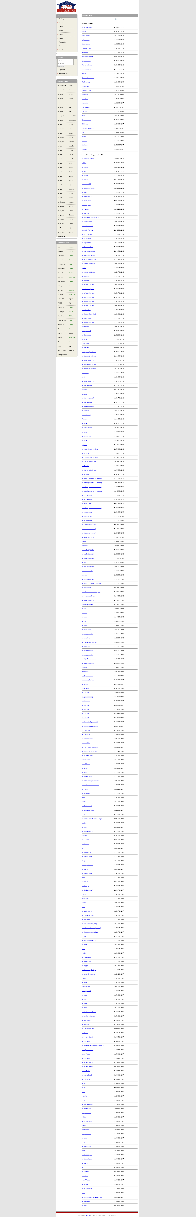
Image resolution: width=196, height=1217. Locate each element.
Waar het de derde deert (88, 78)
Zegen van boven (86, 120)
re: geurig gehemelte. (87, 634)
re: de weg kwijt (86, 201)
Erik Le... (71, 137)
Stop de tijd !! (61, 281)
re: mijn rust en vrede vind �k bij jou (92, 819)
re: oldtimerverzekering (88, 600)
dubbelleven (61, 316)
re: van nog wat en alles (88, 810)
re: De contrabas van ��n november (92, 1197)
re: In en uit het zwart (87, 1104)
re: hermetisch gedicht (88, 159)
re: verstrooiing (86, 919)
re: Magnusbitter (86, 335)
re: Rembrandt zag (87, 512)
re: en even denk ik (87, 1075)
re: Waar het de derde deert (89, 461)
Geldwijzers (85, 124)
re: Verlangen (85, 886)
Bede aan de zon (86, 90)
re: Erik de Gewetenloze (88, 974)
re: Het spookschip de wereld (90, 722)
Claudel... (71, 210)
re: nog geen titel (86, 991)
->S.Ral (84, 171)
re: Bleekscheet (86, 701)
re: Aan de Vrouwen (87, 230)
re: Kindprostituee (87, 957)
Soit (70, 107)
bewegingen (61, 311)
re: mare (84, 1083)
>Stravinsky (85, 898)
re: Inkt (60, 124)
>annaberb (85, 545)
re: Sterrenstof (85, 213)
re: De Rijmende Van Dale (89, 259)
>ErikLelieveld (86, 688)
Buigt (70, 163)
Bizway (88, 1215)
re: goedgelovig (86, 638)
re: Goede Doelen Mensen (89, 1012)
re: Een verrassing (87, 196)
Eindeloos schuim (86, 48)
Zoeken (61, 30)
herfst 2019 (61, 299)
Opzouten (84, 111)
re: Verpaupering (86, 436)
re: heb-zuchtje (86, 276)
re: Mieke (84, 1205)
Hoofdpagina (62, 19)
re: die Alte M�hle (87, 1188)
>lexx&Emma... (86, 1129)
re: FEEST (61, 94)
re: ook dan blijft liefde (88, 550)
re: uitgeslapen (86, 1201)
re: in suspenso (86, 793)
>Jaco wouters (86, 760)
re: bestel (84, 982)
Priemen (84, 136)
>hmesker (84, 1096)
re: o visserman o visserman (89, 642)
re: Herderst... (61, 232)
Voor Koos (85, 99)
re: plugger (85, 965)
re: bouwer (85, 869)
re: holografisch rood (87, 865)
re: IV (83, 377)
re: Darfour (85, 1033)
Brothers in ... (61, 324)
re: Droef (84, 944)
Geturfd (84, 31)
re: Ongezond (85, 209)
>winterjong (85, 667)
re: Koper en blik (86, 331)
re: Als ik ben (85, 840)
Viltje (59, 346)
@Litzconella (85, 326)
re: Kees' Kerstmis (87, 495)
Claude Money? (62, 320)
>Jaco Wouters (86, 764)
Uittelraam (84, 145)
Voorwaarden (62, 42)
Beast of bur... (61, 329)
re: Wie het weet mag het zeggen (90, 217)
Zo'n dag (60, 290)
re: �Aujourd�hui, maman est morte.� (93, 1045)
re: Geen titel (85, 692)
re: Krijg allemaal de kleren (89, 659)
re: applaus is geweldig (88, 915)
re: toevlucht (85, 1163)
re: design (84, 1007)
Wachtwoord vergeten (64, 73)
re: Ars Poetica (86, 1041)
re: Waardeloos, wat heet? (89, 524)
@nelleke (84, 339)
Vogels (59, 333)
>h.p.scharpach (86, 730)
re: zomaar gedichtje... (88, 680)
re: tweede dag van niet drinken (90, 785)
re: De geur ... (61, 210)
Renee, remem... (62, 342)
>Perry (84, 894)
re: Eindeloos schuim (87, 247)
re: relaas (84, 613)
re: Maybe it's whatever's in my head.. (92, 583)
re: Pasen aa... (61, 129)
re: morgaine (85, 347)
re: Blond (84, 999)
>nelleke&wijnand (87, 806)
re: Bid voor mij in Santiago (89, 751)
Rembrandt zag (86, 82)
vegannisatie (61, 251)
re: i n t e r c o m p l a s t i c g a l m (91, 592)
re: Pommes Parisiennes (88, 263)
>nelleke (84, 541)
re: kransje (84, 192)
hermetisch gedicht (87, 27)
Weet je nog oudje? (87, 69)
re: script (84, 1138)
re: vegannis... (61, 116)
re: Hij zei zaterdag (87, 234)
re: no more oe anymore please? (90, 781)
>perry (84, 903)
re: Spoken (61, 206)
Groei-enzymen (86, 107)
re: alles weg (85, 1171)
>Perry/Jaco (85, 882)
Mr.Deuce (71, 142)
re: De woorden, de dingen (89, 970)
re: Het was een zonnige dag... (90, 923)
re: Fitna (84, 562)
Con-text (60, 277)
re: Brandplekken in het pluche (90, 449)
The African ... (62, 255)
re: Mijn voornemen (87, 676)
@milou (84, 268)
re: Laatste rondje (86, 415)
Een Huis (60, 294)
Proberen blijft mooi (87, 56)
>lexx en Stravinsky (87, 604)
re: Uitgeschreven (86, 242)
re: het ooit (85, 684)
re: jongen (84, 394)
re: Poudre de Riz (86, 184)
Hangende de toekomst (88, 128)
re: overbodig (85, 373)
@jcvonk (84, 389)
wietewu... (71, 98)
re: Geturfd (85, 167)
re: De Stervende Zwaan (88, 596)
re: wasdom (85, 789)
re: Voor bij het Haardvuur (89, 940)
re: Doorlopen (85, 1024)
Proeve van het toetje (87, 65)
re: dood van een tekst (88, 566)
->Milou (84, 163)
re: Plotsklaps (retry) (87, 890)
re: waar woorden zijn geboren (90, 747)
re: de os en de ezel (87, 499)
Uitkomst (84, 149)
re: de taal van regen (87, 755)
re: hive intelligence (87, 1146)
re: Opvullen (85, 844)
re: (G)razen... (61, 202)
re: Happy (84, 823)
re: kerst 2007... (86, 743)
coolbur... (71, 167)
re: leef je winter (86, 629)
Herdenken (85, 94)
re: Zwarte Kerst (86, 503)
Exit (83, 132)
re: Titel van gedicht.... (88, 776)
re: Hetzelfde (85, 410)
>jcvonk (84, 936)
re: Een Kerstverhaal (87, 222)
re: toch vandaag (86, 587)
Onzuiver (84, 141)
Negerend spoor (86, 61)
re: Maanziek (85, 466)
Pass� (84, 73)
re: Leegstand (85, 474)
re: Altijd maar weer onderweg (90, 457)
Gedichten (61, 23)
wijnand (71, 85)
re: (82, 848)
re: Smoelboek (86, 280)
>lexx (83, 797)
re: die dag (84, 768)
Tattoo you (61, 286)
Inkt (59, 247)
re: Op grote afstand (87, 1037)
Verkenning (85, 103)
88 (69, 90)
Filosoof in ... (61, 307)
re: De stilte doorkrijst (88, 579)
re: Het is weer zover (87, 1121)
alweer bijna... (61, 273)
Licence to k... (61, 260)
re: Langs (84, 995)
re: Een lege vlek (86, 961)
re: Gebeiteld (85, 453)
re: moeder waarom (87, 911)
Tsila (70, 129)
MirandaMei (72, 116)
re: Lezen (60, 98)
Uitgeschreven (86, 44)
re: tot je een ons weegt (88, 1050)
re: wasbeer (85, 175)
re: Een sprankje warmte (88, 251)
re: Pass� (84, 423)
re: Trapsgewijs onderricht (89, 352)
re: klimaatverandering (88, 663)
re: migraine (85, 1176)
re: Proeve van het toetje (88, 360)
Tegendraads (85, 86)
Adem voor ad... (62, 350)
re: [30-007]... (61, 223)
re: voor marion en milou (88, 188)
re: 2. (83, 1167)
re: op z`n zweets (86, 1108)
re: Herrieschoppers (87, 427)
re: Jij (83, 861)
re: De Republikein (87, 520)
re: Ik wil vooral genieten (88, 1016)
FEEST (60, 303)
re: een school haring (87, 571)
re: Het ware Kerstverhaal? (89, 314)
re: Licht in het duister (88, 385)
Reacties (61, 34)
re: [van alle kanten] (87, 856)
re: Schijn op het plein (88, 406)
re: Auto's (84, 575)
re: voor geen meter (87, 318)
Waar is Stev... (61, 268)
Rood (83, 115)
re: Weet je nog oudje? (88, 398)
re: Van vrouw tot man (88, 1028)
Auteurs (61, 26)
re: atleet (84, 608)
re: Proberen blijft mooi (88, 284)
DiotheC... (71, 94)
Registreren (62, 69)
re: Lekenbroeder (86, 1020)
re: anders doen (86, 1079)
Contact (61, 50)
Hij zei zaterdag (86, 35)
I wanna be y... (62, 264)
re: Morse (60, 228)
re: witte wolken (86, 310)
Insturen (61, 38)
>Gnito (84, 978)
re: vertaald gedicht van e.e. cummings (92, 478)
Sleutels (60, 337)
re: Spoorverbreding (87, 697)
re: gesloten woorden (87, 739)
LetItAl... (71, 146)
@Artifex (84, 835)
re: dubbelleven (62, 85)
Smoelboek (85, 52)
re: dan (84, 1087)
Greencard (61, 46)
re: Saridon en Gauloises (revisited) (91, 928)
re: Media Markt (86, 852)
